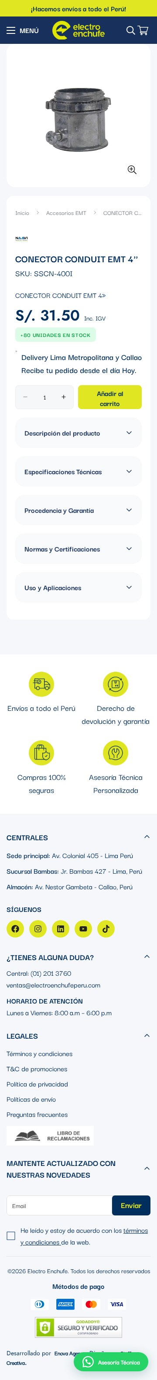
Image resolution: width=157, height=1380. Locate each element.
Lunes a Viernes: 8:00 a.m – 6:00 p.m (59, 1012)
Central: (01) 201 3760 (39, 972)
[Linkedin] (60, 929)
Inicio (22, 212)
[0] (142, 30)
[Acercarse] (132, 169)
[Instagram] (38, 929)
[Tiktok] (106, 929)
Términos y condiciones (39, 1053)
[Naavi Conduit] (21, 238)
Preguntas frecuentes (37, 1114)
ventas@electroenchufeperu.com (53, 984)
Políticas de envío (31, 1098)
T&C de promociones (37, 1068)
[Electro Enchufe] (78, 30)
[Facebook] (15, 929)
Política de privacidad (37, 1083)
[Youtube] (83, 929)
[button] (111, 1361)
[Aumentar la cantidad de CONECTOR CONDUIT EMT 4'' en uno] (63, 397)
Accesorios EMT (66, 212)
